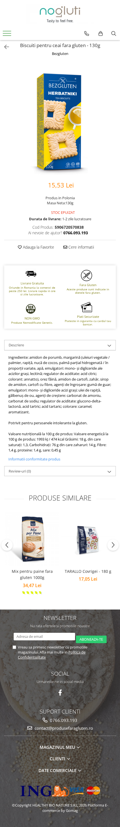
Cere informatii (80, 247)
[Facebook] (60, 693)
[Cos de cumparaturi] (101, 33)
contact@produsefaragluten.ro (63, 728)
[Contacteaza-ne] (86, 33)
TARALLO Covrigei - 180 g (88, 571)
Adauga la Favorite (38, 247)
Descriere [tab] (16, 345)
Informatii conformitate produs (34, 459)
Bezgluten (60, 53)
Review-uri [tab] (20, 471)
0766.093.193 (63, 720)
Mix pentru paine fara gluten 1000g (32, 574)
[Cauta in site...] (113, 33)
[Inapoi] (4, 47)
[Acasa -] (60, 14)
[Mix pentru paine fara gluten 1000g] (32, 539)
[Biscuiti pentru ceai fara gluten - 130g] (60, 119)
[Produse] (8, 35)
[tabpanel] (60, 119)
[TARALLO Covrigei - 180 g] (88, 539)
